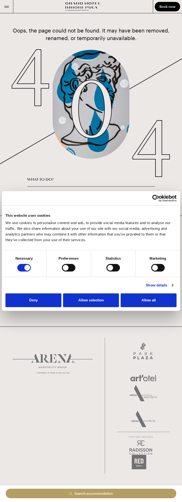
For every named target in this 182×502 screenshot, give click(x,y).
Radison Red (143, 462)
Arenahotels (143, 393)
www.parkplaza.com (143, 351)
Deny (33, 300)
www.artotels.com (143, 378)
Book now (167, 7)
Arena (53, 363)
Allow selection (91, 300)
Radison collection (140, 447)
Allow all (148, 300)
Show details (156, 285)
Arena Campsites (143, 419)
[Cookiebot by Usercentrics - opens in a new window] (156, 198)
